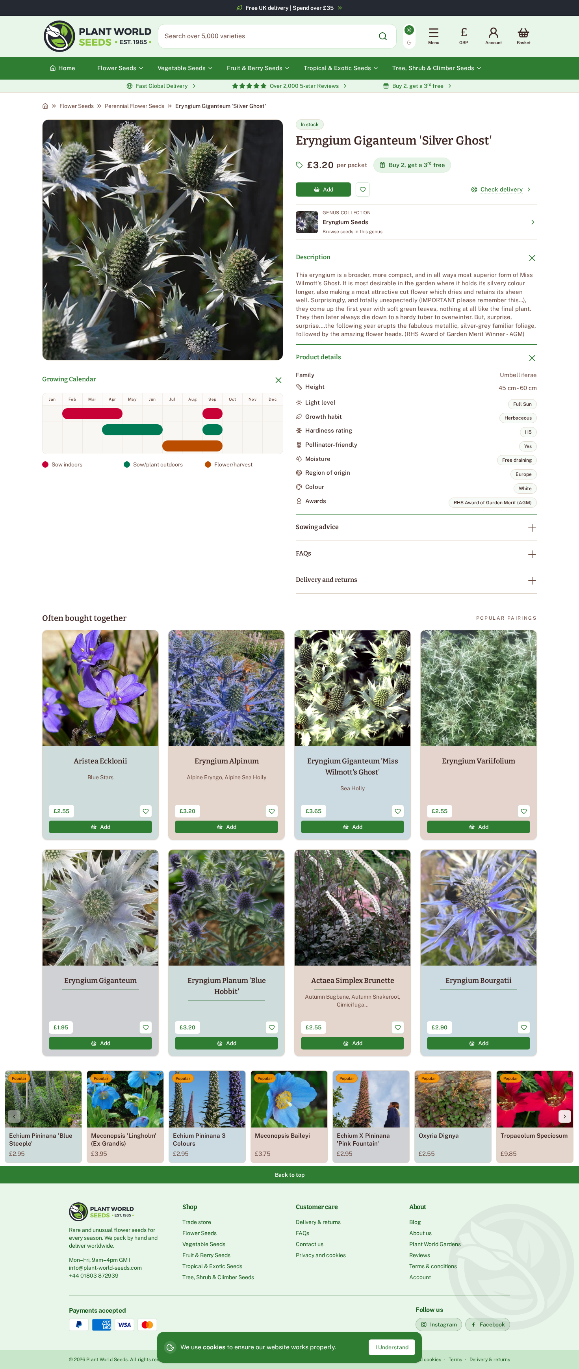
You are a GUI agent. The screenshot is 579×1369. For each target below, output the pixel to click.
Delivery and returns (326, 579)
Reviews (419, 1255)
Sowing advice (317, 527)
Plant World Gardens (435, 1244)
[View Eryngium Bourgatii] (478, 953)
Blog (415, 1222)
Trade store (196, 1222)
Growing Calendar (69, 379)
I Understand (391, 1347)
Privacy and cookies (321, 1255)
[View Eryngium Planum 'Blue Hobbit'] (226, 953)
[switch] (409, 36)
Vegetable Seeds (203, 1244)
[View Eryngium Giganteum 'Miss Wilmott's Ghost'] (352, 735)
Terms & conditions (433, 1266)
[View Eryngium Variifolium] (478, 735)
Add (328, 189)
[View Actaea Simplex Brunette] (352, 953)
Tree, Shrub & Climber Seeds (218, 1277)
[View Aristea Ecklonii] (100, 735)
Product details (318, 357)
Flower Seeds (76, 106)
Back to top (289, 1175)
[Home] (45, 106)
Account (420, 1277)
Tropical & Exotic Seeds (212, 1266)
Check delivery (502, 189)
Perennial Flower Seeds (134, 106)
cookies (214, 1347)
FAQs (303, 553)
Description (313, 257)
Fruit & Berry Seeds (206, 1255)
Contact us (309, 1244)
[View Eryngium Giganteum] (100, 953)
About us (420, 1233)
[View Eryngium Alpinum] (226, 735)
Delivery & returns (318, 1222)
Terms (455, 1359)
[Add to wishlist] (363, 189)
